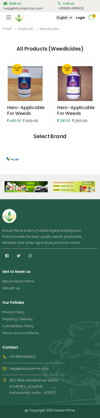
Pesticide (25, 28)
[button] (93, 17)
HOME (7, 28)
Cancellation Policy (18, 326)
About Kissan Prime (18, 281)
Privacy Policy (13, 312)
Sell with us (11, 288)
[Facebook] (7, 255)
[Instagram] (30, 255)
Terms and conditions (20, 333)
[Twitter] (18, 255)
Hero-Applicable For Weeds (26, 110)
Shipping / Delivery (17, 319)
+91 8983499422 (22, 356)
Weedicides (49, 28)
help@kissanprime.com (29, 368)
